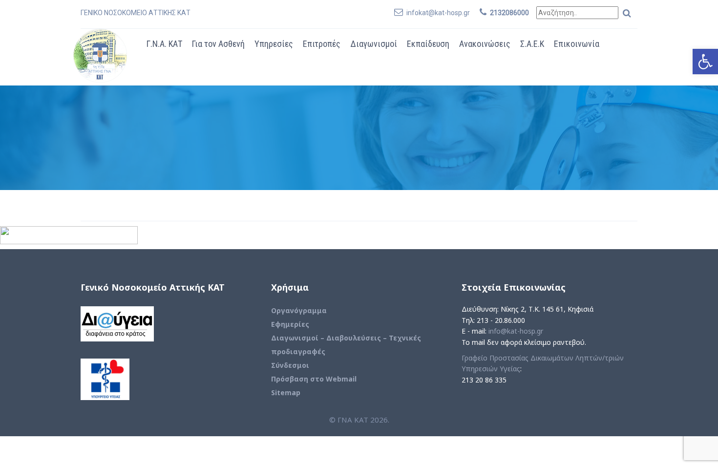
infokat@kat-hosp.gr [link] (438, 13)
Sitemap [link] (285, 392)
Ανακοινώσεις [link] (484, 44)
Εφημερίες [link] (290, 324)
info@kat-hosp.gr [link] (515, 331)
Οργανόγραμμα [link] (299, 310)
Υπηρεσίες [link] (273, 44)
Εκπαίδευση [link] (428, 44)
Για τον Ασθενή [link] (218, 44)
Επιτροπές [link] (321, 44)
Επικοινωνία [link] (576, 44)
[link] (705, 61)
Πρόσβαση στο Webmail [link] (314, 378)
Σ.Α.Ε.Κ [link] (532, 44)
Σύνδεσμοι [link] (290, 365)
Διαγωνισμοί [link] (373, 44)
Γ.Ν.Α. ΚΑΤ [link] (164, 44)
